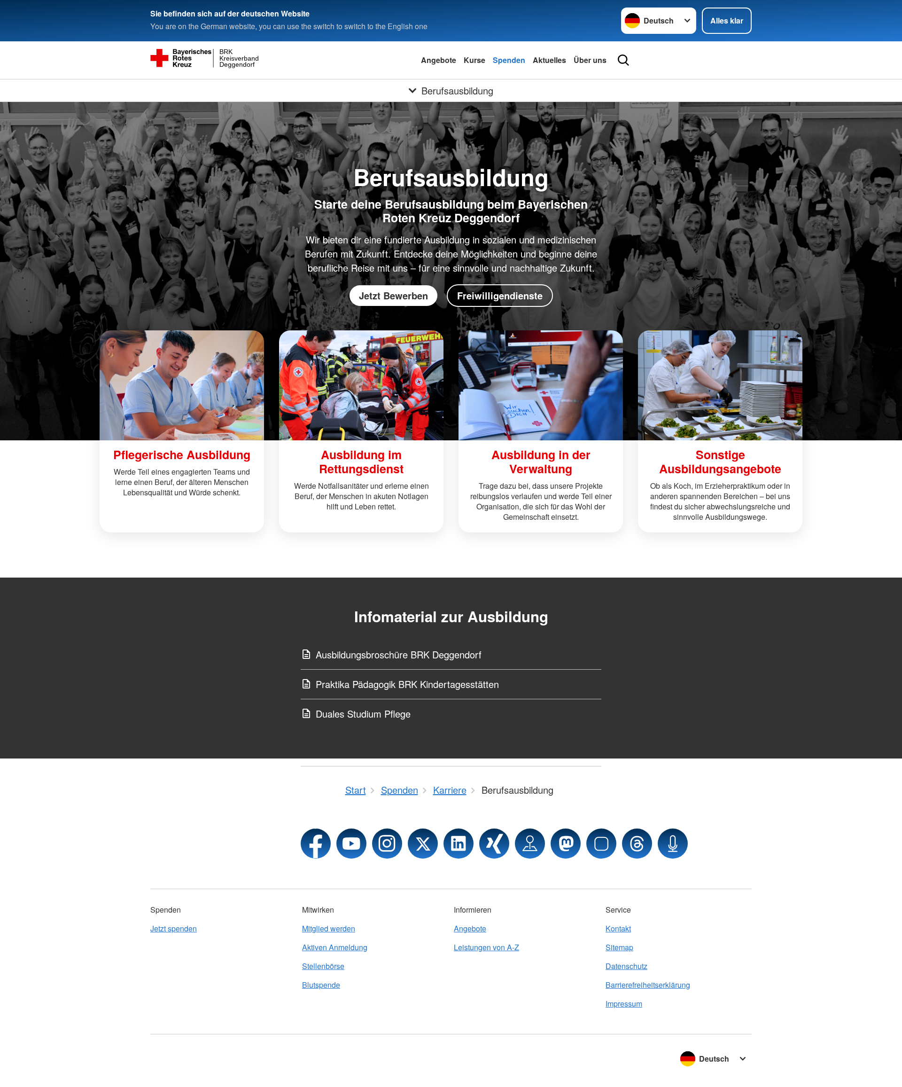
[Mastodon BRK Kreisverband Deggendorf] (566, 844)
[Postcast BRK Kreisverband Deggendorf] (673, 844)
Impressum (624, 1003)
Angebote (438, 60)
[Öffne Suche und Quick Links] (623, 60)
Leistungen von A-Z (486, 947)
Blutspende (321, 984)
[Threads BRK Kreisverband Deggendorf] (637, 844)
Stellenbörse (323, 966)
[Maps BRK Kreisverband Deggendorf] (530, 844)
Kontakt (618, 928)
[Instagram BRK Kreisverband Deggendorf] (387, 844)
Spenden (509, 60)
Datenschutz (626, 966)
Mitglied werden (328, 928)
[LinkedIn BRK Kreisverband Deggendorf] (458, 844)
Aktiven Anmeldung (334, 947)
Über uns (590, 60)
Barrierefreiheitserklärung (648, 984)
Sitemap (619, 947)
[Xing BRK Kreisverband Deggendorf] (494, 844)
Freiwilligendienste (500, 295)
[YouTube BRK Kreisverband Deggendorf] (351, 844)
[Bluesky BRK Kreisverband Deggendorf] (601, 844)
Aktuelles (549, 60)
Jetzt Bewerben (393, 295)
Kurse (474, 60)
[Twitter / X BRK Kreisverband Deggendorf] (423, 844)
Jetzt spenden (173, 928)
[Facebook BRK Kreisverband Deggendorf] (316, 844)
